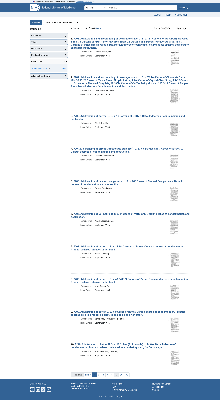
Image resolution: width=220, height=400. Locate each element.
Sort (162, 28)
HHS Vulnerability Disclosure (124, 390)
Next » (98, 28)
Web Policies (117, 384)
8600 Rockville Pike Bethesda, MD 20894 (80, 387)
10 (181, 28)
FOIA (114, 387)
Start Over (36, 22)
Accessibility (158, 387)
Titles (34, 42)
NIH (105, 396)
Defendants (36, 48)
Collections (36, 35)
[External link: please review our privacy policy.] (32, 389)
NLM (100, 396)
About (157, 15)
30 (127, 375)
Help (168, 15)
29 (121, 375)
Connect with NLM (38, 384)
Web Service (181, 15)
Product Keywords (40, 55)
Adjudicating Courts (40, 76)
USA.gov (118, 396)
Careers (155, 390)
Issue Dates (36, 61)
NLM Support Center (161, 384)
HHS (111, 396)
